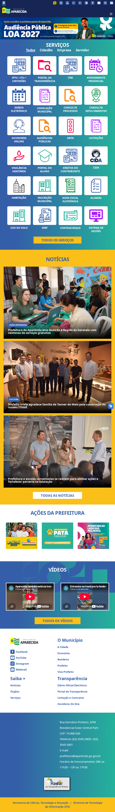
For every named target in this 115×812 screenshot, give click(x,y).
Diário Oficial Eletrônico (72, 685)
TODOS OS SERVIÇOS (57, 240)
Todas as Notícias (57, 495)
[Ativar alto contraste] (86, 3)
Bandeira (63, 659)
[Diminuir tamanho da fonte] (73, 3)
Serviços (15, 697)
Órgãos (14, 691)
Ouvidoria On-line (69, 704)
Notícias (15, 685)
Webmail (21, 669)
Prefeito (63, 665)
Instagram (22, 663)
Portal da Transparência (72, 691)
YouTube (21, 657)
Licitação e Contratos (71, 697)
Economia (64, 653)
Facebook (22, 651)
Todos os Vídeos (57, 620)
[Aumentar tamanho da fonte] (80, 3)
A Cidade (63, 647)
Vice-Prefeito (66, 671)
